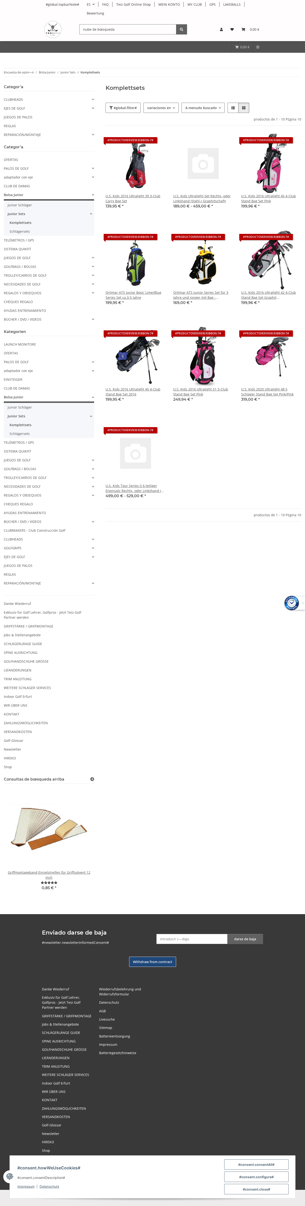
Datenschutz (49, 1186)
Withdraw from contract (152, 962)
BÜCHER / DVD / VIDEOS (22, 319)
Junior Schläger (20, 205)
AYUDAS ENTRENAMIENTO (25, 310)
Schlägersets (20, 231)
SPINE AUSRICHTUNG (20, 652)
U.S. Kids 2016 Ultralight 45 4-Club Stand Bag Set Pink (268, 198)
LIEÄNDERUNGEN (17, 670)
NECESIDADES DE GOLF (22, 284)
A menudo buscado (201, 108)
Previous (16, 842)
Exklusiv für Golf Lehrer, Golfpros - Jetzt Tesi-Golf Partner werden (42, 615)
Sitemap (105, 1027)
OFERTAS (11, 159)
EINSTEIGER (13, 379)
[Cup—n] (49, 883)
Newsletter (12, 749)
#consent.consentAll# (256, 1165)
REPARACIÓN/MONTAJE (22, 134)
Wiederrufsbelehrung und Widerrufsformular (120, 991)
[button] (221, 29)
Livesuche (107, 1019)
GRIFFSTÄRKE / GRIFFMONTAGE (28, 626)
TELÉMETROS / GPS (19, 240)
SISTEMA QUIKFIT (17, 249)
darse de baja (245, 939)
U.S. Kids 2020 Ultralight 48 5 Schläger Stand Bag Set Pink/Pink (267, 391)
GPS (212, 4)
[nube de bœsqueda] (181, 29)
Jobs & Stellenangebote (22, 635)
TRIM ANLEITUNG (17, 679)
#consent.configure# (256, 1177)
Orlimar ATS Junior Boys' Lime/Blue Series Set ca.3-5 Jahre (133, 295)
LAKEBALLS (232, 4)
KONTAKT (11, 714)
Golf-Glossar (13, 740)
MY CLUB (195, 4)
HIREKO (10, 758)
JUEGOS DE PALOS (18, 117)
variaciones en (159, 108)
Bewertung (95, 13)
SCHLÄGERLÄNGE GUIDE (23, 644)
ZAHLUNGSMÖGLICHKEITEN (26, 723)
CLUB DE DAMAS (17, 186)
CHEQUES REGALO (18, 301)
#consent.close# (256, 1189)
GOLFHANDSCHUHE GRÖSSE (26, 661)
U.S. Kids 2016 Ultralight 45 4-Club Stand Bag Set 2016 (133, 391)
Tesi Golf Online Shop (133, 4)
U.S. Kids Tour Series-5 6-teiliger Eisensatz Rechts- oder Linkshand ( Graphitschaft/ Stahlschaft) (133, 488)
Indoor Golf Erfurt (18, 696)
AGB (102, 1011)
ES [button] (89, 4)
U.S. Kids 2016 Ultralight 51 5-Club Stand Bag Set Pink (200, 391)
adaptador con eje (18, 177)
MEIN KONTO (169, 4)
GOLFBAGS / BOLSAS (20, 266)
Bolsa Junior (13, 195)
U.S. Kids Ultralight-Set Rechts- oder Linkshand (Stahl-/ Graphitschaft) (202, 198)
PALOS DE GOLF (16, 168)
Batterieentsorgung (114, 1036)
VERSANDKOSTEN (18, 731)
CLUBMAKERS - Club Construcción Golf (34, 530)
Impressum (26, 1186)
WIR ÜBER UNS (15, 705)
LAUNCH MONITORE (20, 344)
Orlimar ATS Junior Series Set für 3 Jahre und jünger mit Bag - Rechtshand (200, 295)
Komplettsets (20, 222)
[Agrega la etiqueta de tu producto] (157, 141)
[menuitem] (242, 47)
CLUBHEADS (13, 99)
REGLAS (10, 126)
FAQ (105, 4)
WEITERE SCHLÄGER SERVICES (27, 687)
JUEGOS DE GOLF (17, 258)
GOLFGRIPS (12, 548)
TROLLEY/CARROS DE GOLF (25, 275)
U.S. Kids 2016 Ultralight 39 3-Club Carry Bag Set (133, 198)
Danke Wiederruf (17, 603)
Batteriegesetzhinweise (117, 1053)
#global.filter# (125, 108)
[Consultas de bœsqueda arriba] (92, 779)
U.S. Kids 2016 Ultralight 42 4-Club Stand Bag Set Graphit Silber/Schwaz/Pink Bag (268, 295)
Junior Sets (16, 214)
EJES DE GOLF (14, 108)
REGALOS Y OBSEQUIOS (22, 293)
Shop (8, 767)
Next (82, 842)
